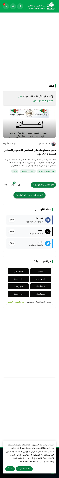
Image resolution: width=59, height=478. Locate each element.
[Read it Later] (18, 185)
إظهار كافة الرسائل (43, 100)
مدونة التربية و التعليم (16, 302)
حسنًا (10, 469)
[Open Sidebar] (13, 6)
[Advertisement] (29, 48)
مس (15, 171)
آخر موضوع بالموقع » (43, 185)
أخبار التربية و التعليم (46, 171)
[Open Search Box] (20, 6)
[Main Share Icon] (5, 185)
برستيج (41, 271)
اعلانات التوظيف (27, 171)
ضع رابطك (18, 279)
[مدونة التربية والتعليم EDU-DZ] (41, 6)
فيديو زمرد (40, 279)
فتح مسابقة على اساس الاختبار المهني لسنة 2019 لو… (29, 152)
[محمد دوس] (53, 143)
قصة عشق (18, 271)
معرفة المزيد (24, 469)
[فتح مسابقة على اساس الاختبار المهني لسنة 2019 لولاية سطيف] (29, 123)
